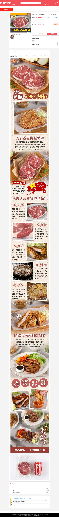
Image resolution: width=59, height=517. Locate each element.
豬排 (33, 40)
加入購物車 (52, 33)
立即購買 (41, 33)
